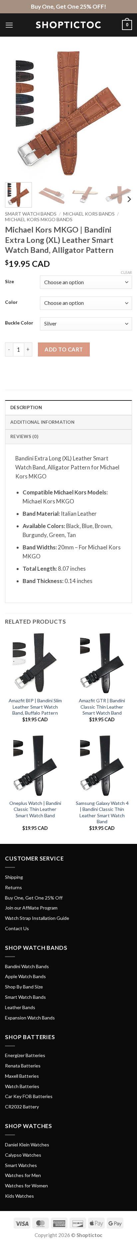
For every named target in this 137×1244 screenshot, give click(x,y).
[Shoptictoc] (68, 25)
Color (11, 302)
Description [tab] (26, 407)
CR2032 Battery (22, 1106)
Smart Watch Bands (31, 214)
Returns (13, 887)
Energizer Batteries (25, 1055)
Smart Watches (21, 1165)
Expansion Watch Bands (30, 1017)
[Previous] (16, 113)
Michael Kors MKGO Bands (38, 219)
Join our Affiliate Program (31, 908)
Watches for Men (23, 1175)
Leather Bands (20, 1007)
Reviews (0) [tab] (24, 436)
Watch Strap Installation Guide (37, 918)
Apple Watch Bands (25, 976)
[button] (9, 25)
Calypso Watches (23, 1155)
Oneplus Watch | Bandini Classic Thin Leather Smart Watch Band (35, 809)
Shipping (14, 877)
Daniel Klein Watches (27, 1144)
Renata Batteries (23, 1065)
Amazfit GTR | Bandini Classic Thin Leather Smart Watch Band (102, 707)
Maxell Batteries (22, 1076)
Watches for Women (26, 1185)
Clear (126, 272)
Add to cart (64, 349)
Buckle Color (19, 322)
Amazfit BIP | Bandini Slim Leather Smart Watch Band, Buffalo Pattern (35, 707)
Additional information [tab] (42, 422)
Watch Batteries (22, 1086)
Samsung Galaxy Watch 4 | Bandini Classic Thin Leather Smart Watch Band (102, 812)
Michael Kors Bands (89, 214)
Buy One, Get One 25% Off (34, 898)
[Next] (121, 113)
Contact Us (17, 928)
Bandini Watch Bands (27, 966)
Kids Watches (19, 1196)
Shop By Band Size (24, 986)
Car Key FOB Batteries (29, 1096)
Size (9, 281)
